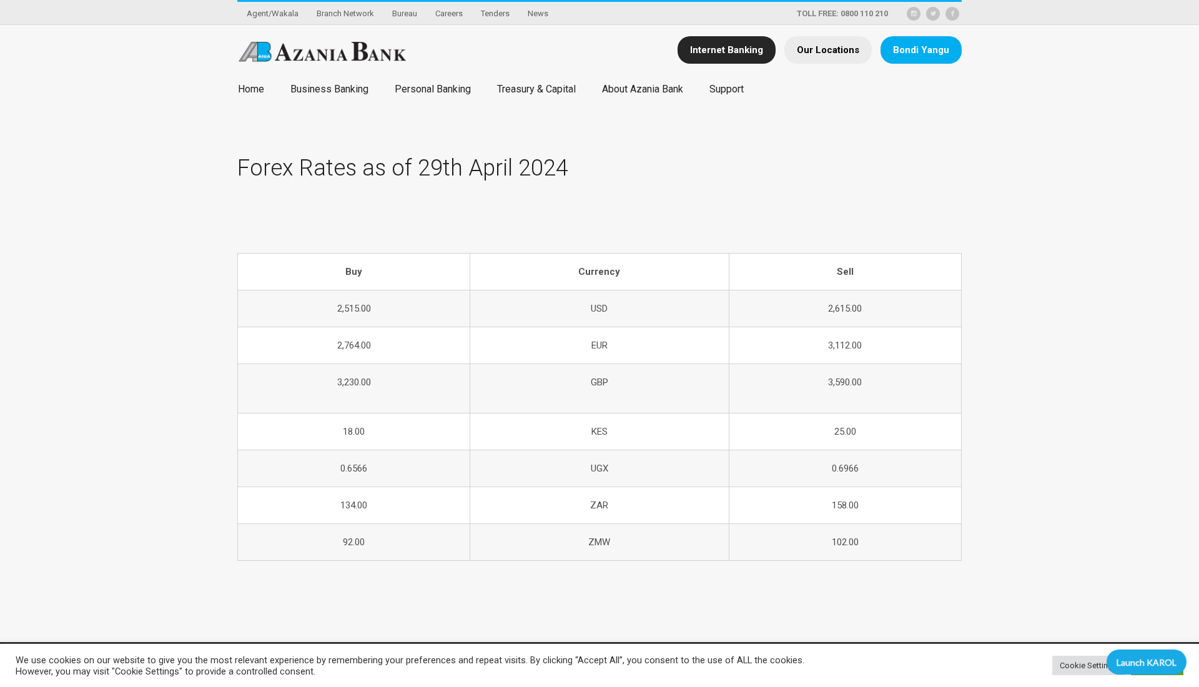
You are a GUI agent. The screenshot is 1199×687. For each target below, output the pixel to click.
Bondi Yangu (921, 50)
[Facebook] (952, 14)
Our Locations (828, 50)
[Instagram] (913, 14)
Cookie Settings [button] (1088, 665)
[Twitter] (933, 14)
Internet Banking (726, 50)
